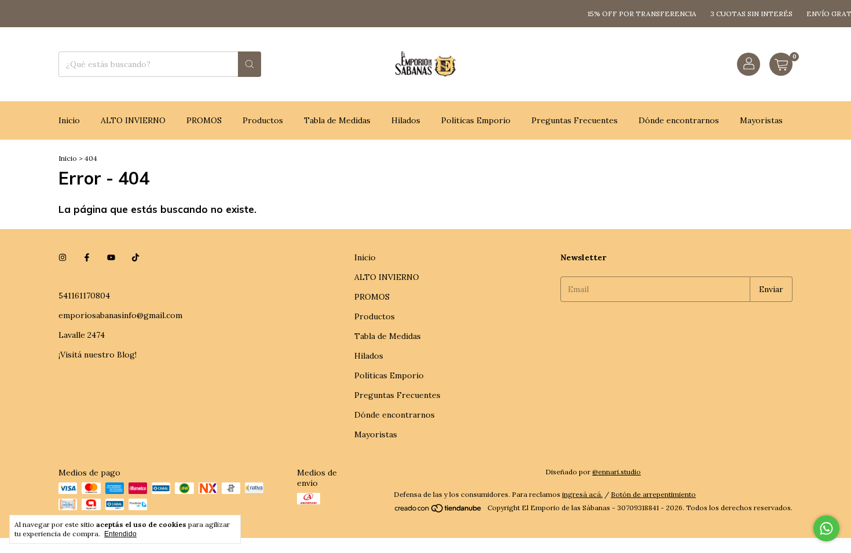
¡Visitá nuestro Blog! (97, 354)
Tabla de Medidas (337, 120)
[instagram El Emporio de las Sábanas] (62, 257)
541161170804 (84, 295)
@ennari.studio (616, 471)
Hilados (405, 120)
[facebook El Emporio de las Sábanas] (87, 257)
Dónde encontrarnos (679, 120)
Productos (263, 120)
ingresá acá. (582, 494)
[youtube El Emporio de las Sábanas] (111, 257)
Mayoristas (761, 120)
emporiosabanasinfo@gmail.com (120, 315)
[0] (781, 64)
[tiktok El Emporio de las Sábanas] (135, 257)
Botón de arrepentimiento (653, 494)
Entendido (120, 534)
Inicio (69, 120)
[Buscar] (249, 64)
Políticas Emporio (476, 120)
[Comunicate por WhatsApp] (826, 528)
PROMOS (204, 120)
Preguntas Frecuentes (574, 120)
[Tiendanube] (438, 510)
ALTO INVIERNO (133, 120)
